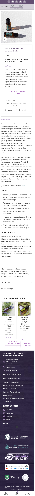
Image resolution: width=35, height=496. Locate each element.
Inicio (6, 48)
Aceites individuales (11, 51)
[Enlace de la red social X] (16, 110)
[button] (16, 426)
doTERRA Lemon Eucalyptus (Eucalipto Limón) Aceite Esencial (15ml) (25, 323)
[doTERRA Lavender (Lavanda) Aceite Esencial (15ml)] (8, 309)
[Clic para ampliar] (5, 39)
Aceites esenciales (16, 48)
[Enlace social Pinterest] (24, 1)
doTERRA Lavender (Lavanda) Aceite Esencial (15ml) (9, 322)
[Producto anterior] (6, 55)
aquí (23, 186)
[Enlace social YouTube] (20, 1)
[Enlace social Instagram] (16, 1)
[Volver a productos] (8, 55)
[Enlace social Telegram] (25, 110)
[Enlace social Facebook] (8, 1)
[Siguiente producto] (10, 55)
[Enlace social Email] (12, 1)
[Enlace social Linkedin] (22, 110)
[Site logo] (16, 6)
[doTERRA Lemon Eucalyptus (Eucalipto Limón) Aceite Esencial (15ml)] (24, 309)
